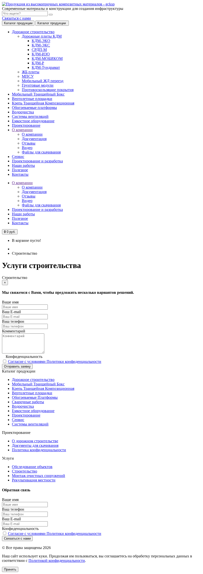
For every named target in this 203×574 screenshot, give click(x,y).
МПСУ (28, 76)
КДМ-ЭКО (41, 41)
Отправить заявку (17, 366)
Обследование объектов (32, 467)
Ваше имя (10, 302)
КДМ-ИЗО (41, 54)
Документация (34, 139)
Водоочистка (23, 406)
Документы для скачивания (35, 445)
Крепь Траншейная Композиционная (43, 388)
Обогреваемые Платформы (35, 397)
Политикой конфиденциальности (56, 560)
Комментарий (13, 331)
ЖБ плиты (30, 72)
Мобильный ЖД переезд (42, 81)
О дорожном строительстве (35, 441)
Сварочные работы (28, 402)
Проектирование (26, 415)
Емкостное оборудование (33, 411)
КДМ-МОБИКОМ (47, 58)
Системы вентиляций (30, 424)
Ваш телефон (13, 321)
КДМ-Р (38, 63)
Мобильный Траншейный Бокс (38, 384)
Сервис (18, 420)
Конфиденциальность (24, 356)
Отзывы (28, 143)
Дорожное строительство (33, 379)
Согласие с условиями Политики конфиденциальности (54, 361)
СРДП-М (39, 50)
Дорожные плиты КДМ (42, 36)
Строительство (24, 471)
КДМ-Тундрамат (46, 67)
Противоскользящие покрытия (48, 90)
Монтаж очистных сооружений (38, 476)
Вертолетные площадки (32, 393)
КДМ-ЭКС (41, 45)
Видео (27, 148)
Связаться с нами (16, 18)
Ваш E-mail (11, 312)
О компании (32, 134)
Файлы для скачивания (41, 152)
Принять (10, 569)
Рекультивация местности (33, 480)
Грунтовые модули (37, 85)
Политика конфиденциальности (39, 450)
